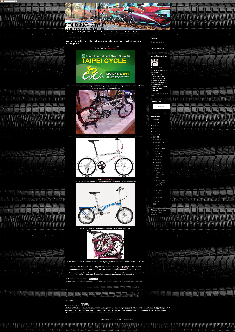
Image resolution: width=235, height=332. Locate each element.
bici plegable (83, 281)
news (132, 281)
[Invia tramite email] (90, 279)
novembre (158, 142)
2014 (155, 137)
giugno (157, 157)
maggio (157, 159)
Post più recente (71, 290)
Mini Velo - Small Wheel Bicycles (111, 32)
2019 (155, 123)
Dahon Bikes (94, 281)
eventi (121, 281)
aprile (157, 162)
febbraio (158, 168)
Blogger (131, 319)
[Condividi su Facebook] (95, 279)
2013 (155, 201)
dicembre (158, 139)
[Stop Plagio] (73, 305)
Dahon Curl (110, 281)
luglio (157, 154)
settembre (158, 148)
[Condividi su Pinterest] (97, 279)
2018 (155, 126)
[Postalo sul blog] (92, 279)
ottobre (158, 145)
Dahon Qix (116, 281)
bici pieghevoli (75, 281)
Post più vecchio (139, 290)
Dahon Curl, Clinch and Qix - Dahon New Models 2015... (159, 174)
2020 (155, 120)
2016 (155, 131)
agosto (157, 151)
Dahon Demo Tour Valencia (158, 192)
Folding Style (157, 68)
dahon (89, 281)
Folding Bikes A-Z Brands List (87, 32)
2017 (155, 128)
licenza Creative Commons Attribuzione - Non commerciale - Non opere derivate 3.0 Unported (105, 307)
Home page (70, 32)
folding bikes (127, 281)
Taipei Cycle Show (139, 281)
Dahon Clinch (102, 281)
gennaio (157, 198)
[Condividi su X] (93, 279)
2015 (155, 134)
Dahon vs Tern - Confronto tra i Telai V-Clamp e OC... (159, 184)
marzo (157, 165)
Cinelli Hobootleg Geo (132, 32)
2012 (155, 204)
